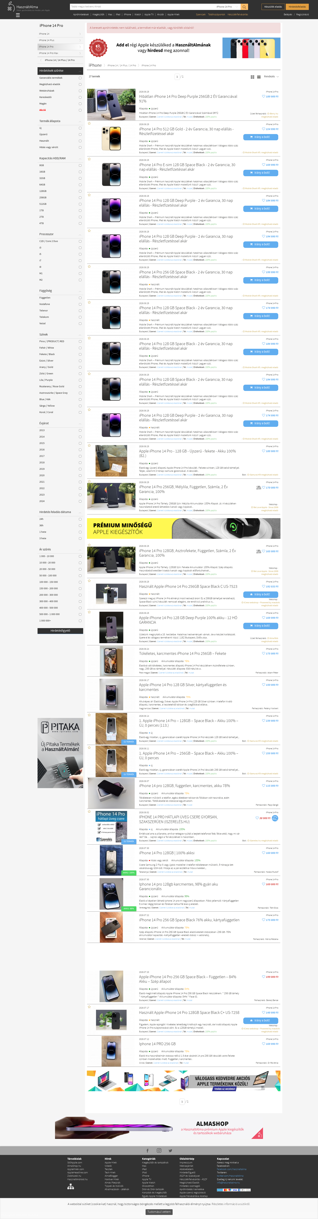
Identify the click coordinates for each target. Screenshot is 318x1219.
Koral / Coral (46, 412)
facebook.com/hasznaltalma (231, 1169)
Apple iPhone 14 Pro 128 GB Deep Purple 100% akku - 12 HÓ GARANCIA (188, 620)
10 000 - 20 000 (47, 562)
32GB (42, 178)
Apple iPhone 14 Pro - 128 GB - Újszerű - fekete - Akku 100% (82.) (187, 454)
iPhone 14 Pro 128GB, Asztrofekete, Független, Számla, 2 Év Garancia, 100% (187, 553)
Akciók (160, 14)
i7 (40, 260)
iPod (144, 1172)
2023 (42, 494)
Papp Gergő (273, 805)
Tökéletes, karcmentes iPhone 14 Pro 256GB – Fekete (182, 653)
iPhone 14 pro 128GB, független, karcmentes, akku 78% (184, 786)
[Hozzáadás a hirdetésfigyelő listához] (264, 96)
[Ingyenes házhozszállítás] (259, 488)
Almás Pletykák (113, 1183)
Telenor (43, 310)
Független (44, 297)
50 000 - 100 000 (47, 575)
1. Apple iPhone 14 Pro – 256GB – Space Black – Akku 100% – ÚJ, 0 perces (188, 756)
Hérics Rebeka (271, 939)
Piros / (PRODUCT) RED (51, 341)
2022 (42, 488)
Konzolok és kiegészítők (154, 1193)
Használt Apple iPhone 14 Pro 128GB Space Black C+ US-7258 (189, 1013)
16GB (42, 171)
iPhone (127, 14)
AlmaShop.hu (74, 1166)
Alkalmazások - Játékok (117, 1189)
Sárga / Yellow (47, 405)
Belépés (288, 14)
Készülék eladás (273, 6)
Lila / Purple (46, 380)
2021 (42, 482)
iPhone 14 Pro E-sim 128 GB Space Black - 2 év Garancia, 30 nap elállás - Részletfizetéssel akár (187, 167)
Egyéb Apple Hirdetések (154, 1196)
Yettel (42, 323)
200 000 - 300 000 (48, 595)
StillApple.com (74, 1162)
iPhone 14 (44, 34)
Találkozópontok (216, 14)
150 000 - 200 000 (48, 588)
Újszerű (43, 134)
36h (41, 525)
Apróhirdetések (81, 14)
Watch (138, 14)
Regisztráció (302, 14)
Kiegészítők (99, 14)
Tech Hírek (110, 1172)
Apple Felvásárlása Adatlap (194, 1196)
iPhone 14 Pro (224, 6)
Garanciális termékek (50, 78)
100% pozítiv (211, 116)
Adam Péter (273, 672)
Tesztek (109, 1169)
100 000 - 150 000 (48, 582)
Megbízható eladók (49, 84)
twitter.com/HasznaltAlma (230, 1176)
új (40, 128)
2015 (42, 443)
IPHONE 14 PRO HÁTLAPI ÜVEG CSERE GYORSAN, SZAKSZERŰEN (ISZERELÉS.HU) (178, 819)
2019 (42, 469)
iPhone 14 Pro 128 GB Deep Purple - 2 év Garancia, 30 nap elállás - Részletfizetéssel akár (186, 203)
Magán (43, 103)
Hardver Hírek (112, 1179)
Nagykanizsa (145, 708)
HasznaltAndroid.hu (77, 1179)
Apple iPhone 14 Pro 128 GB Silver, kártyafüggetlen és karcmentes (183, 687)
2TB (41, 217)
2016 (42, 449)
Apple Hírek (173, 14)
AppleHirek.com (75, 1169)
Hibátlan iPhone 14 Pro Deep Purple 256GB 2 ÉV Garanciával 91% (188, 99)
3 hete (42, 538)
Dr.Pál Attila (273, 1063)
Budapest (143, 116)
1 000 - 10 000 (46, 556)
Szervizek (201, 14)
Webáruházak (46, 90)
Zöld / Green (46, 373)
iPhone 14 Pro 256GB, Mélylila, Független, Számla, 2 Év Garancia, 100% (183, 489)
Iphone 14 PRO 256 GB (157, 1044)
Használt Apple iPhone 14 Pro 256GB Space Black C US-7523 (188, 586)
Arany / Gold (46, 367)
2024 (42, 501)
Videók (108, 1166)
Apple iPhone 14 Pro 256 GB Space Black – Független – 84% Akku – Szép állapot (187, 979)
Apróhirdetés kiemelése (192, 1189)
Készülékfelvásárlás (238, 14)
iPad (118, 14)
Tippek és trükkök (114, 1186)
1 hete (42, 532)
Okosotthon (148, 1186)
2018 (42, 462)
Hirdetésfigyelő (60, 631)
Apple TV (149, 14)
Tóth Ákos (274, 908)
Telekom (44, 317)
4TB (41, 223)
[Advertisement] (183, 955)
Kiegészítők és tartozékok (155, 1162)
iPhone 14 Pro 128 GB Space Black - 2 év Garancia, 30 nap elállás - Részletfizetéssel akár (186, 310)
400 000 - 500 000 (48, 608)
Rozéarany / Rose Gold (51, 386)
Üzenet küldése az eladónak (169, 116)
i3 (40, 247)
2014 (42, 436)
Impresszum (186, 1162)
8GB (41, 165)
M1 (41, 273)
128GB (42, 191)
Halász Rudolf (272, 872)
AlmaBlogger (111, 1176)
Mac (110, 14)
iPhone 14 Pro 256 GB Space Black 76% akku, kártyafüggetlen (189, 920)
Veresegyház (144, 907)
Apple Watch (148, 1183)
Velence (142, 939)
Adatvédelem (186, 1169)
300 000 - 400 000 (48, 601)
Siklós (141, 1063)
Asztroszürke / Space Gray (53, 393)
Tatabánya (144, 872)
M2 (41, 280)
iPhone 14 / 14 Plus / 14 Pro (60, 60)
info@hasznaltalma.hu (228, 1183)
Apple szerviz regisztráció (193, 1193)
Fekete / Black (47, 354)
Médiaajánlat (186, 1166)
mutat (189, 116)
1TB (41, 210)
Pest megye (144, 672)
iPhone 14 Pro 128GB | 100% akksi (167, 853)
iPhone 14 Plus (46, 40)
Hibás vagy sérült (48, 147)
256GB (42, 197)
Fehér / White (46, 347)
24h (41, 519)
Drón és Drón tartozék (153, 1189)
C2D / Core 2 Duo (48, 241)
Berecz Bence (272, 1000)
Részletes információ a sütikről (231, 1204)
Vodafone (44, 304)
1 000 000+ (45, 620)
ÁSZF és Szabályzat (190, 1176)
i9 (40, 267)
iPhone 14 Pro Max (48, 53)
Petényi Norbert (271, 708)
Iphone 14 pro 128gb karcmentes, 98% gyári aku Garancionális (178, 887)
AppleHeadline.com (77, 1172)
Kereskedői (45, 97)
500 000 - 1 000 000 (49, 614)
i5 (40, 254)
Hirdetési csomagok (190, 1186)
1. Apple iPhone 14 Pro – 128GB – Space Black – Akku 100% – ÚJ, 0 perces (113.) (188, 723)
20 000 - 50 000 (47, 569)
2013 (42, 430)
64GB (42, 184)
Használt (44, 141)
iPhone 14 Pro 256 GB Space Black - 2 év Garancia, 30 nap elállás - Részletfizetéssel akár (186, 275)
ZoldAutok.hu (74, 1176)
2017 (42, 456)
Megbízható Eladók (189, 1183)
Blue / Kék (44, 399)
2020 (42, 475)
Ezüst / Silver (46, 360)
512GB (42, 204)
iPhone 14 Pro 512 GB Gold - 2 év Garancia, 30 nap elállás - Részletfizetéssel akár (186, 131)
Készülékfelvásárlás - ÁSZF (193, 1179)
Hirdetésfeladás (297, 6)
